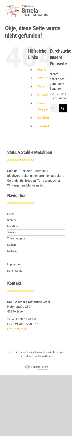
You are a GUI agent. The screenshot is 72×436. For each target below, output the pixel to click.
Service (42, 95)
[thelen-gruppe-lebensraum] (36, 365)
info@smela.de (17, 329)
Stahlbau (44, 78)
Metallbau (44, 86)
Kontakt (43, 126)
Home (41, 70)
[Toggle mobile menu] (65, 7)
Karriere (43, 118)
